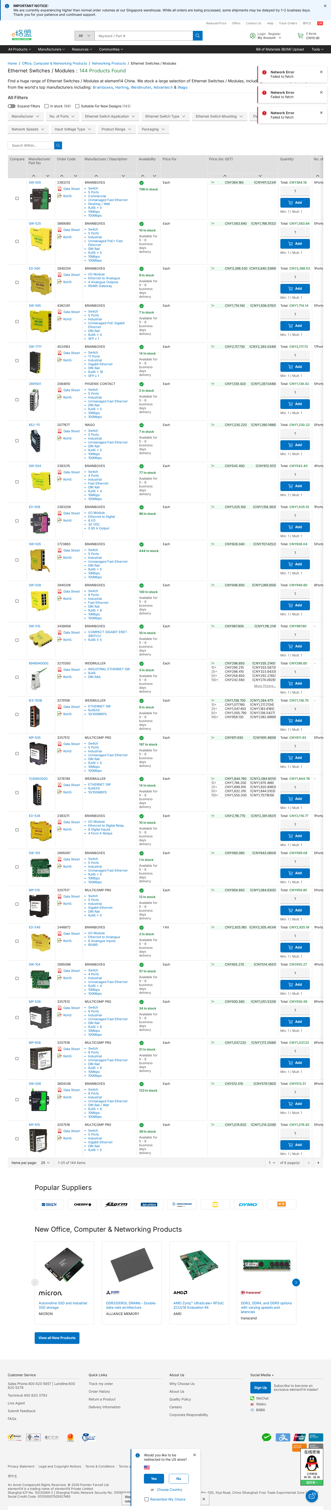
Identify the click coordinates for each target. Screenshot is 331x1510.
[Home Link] (21, 35)
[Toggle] (12, 106)
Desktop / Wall (99, 204)
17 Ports (94, 356)
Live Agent (16, 1403)
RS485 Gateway (100, 286)
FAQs (12, 1419)
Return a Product (102, 1399)
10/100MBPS (97, 714)
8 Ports (93, 595)
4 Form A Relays (100, 833)
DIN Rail (94, 249)
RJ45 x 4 (95, 335)
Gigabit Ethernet (100, 364)
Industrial (95, 237)
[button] (19, 49)
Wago (183, 87)
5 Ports (93, 192)
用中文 (12, 1476)
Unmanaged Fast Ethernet (107, 200)
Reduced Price (216, 23)
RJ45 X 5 (95, 640)
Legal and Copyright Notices (60, 1466)
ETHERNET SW (99, 706)
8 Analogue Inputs (102, 941)
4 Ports (93, 475)
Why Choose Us (182, 1384)
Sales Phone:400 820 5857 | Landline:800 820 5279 (41, 1386)
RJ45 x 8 (95, 610)
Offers (236, 23)
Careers (175, 1407)
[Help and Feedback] (312, 1496)
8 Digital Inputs (99, 829)
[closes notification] (325, 6)
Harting (121, 87)
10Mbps (94, 211)
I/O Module (96, 274)
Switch (93, 188)
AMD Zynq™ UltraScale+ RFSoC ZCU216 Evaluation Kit (198, 1305)
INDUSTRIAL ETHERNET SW (109, 669)
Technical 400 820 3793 (27, 1395)
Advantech (163, 87)
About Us (176, 1391)
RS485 (93, 945)
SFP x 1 (93, 338)
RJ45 (92, 673)
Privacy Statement (21, 1466)
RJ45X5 (94, 710)
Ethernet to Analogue (104, 278)
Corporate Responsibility (188, 1415)
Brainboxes (103, 87)
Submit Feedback (22, 1411)
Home (12, 63)
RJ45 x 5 (95, 208)
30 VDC (94, 524)
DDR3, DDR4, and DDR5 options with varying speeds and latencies (266, 1307)
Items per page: (24, 1163)
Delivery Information (104, 1407)
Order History (99, 1391)
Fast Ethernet (98, 483)
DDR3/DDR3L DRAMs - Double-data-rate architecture (131, 1305)
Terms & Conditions (100, 1466)
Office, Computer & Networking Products (54, 63)
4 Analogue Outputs (103, 282)
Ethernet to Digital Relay (106, 825)
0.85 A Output (98, 528)
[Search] (198, 36)
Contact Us (253, 23)
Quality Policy (180, 1399)
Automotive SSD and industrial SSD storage (63, 1305)
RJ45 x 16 (95, 372)
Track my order (101, 1384)
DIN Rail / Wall (98, 1105)
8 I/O (91, 520)
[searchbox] (144, 36)
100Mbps (95, 215)
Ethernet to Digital (101, 516)
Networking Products (109, 63)
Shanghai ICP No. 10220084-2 (30, 1492)
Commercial (97, 196)
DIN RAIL (94, 677)
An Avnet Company (22, 1485)
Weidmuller (141, 87)
